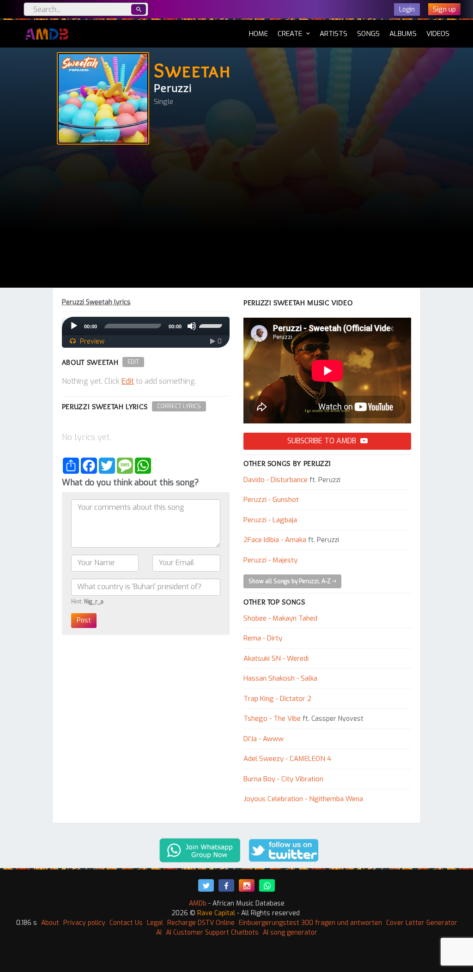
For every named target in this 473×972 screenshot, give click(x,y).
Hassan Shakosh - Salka (280, 678)
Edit (133, 362)
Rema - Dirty (262, 638)
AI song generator (290, 932)
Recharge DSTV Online (201, 922)
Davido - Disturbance (275, 479)
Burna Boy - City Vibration (283, 779)
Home (258, 33)
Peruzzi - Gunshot (271, 499)
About (50, 922)
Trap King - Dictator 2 (277, 698)
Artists (333, 33)
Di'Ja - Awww (263, 738)
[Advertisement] (236, 218)
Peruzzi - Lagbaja (270, 520)
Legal (155, 922)
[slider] (212, 325)
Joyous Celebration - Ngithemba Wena (303, 798)
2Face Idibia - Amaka (274, 539)
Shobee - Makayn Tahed (280, 618)
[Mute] (191, 326)
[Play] (74, 326)
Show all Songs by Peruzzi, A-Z (290, 581)
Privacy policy (84, 922)
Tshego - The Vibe (272, 718)
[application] (146, 326)
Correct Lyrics (179, 406)
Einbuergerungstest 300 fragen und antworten (310, 922)
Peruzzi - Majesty (270, 560)
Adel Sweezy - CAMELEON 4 (287, 758)
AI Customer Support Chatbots (212, 932)
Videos (437, 33)
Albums (403, 33)
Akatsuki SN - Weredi (276, 658)
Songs (368, 33)
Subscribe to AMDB (322, 441)
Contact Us (126, 922)
